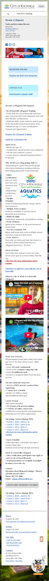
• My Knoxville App (14, 543)
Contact (9, 550)
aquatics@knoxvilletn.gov (22, 479)
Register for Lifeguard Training (18, 134)
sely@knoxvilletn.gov (11, 28)
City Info (10, 537)
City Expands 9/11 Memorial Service (20, 522)
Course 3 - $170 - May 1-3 (17, 427)
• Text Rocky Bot (12, 545)
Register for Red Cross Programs (23, 76)
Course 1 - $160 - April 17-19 (18, 422)
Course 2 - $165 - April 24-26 (18, 424)
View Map (10, 561)
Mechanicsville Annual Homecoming (21, 532)
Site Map (19, 561)
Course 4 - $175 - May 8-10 (17, 430)
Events (9, 526)
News (8, 516)
